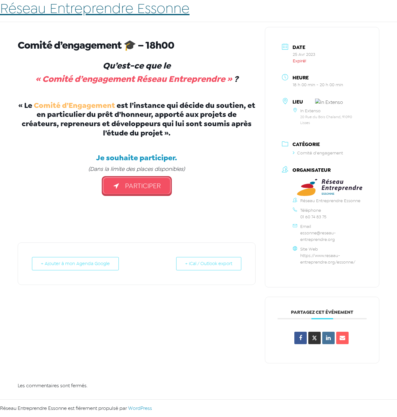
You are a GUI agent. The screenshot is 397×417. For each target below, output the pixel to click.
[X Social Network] (314, 338)
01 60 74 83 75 (313, 217)
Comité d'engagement (320, 153)
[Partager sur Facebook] (300, 338)
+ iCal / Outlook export (208, 263)
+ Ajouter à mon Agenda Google (75, 263)
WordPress (140, 408)
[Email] (342, 338)
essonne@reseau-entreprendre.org (318, 236)
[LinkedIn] (328, 338)
